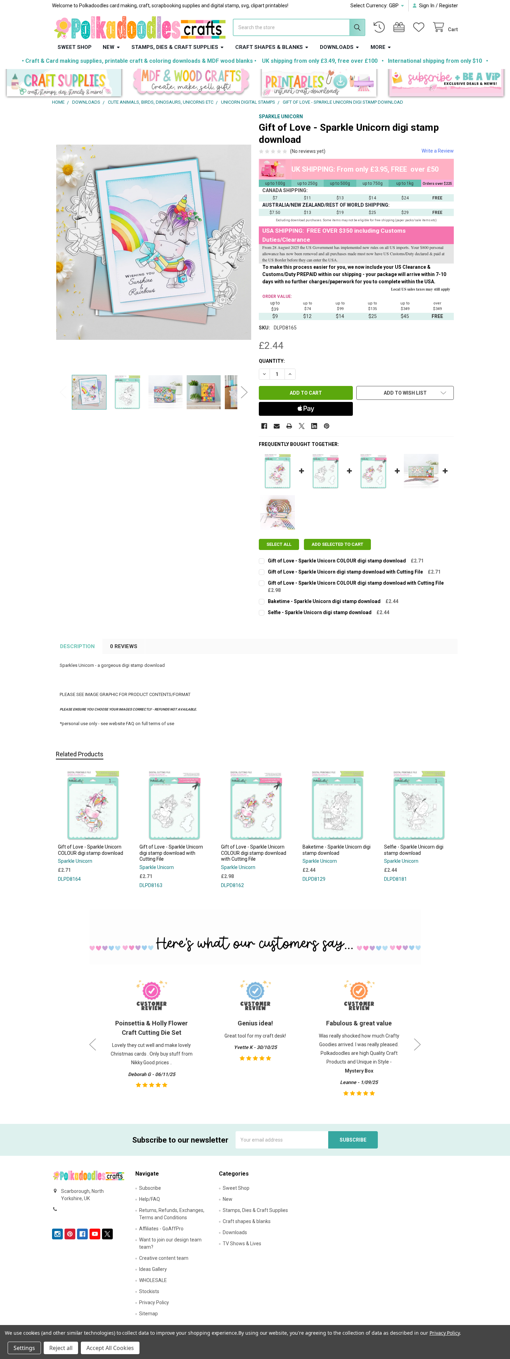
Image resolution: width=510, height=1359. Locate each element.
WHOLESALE (153, 1280)
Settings (24, 1348)
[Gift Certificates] (400, 27)
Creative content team (163, 1258)
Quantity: (272, 361)
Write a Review (438, 151)
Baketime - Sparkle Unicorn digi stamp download (324, 601)
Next (244, 392)
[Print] (289, 426)
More (378, 47)
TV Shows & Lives (242, 1243)
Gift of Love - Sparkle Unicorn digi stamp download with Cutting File (345, 572)
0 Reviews (123, 646)
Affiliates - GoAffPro (161, 1228)
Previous (63, 392)
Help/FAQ (149, 1199)
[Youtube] (95, 1234)
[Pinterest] (326, 426)
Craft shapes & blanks (269, 47)
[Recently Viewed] (381, 27)
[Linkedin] (314, 426)
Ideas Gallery (153, 1269)
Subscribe (150, 1188)
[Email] (276, 426)
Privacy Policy (154, 1302)
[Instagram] (57, 1234)
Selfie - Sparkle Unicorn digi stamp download (320, 612)
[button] (64, 84)
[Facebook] (264, 426)
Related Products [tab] (79, 754)
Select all (278, 544)
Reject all (61, 1348)
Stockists (149, 1291)
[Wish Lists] (420, 27)
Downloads (337, 47)
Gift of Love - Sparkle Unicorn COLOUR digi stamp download (337, 561)
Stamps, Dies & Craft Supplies (174, 47)
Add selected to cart (337, 544)
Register (448, 5)
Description (77, 646)
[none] (154, 242)
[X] (301, 426)
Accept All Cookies (110, 1348)
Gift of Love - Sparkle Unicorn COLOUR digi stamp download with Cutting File (356, 583)
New (108, 47)
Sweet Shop (75, 47)
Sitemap (148, 1313)
